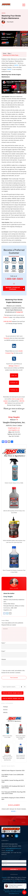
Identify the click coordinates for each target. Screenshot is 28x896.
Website (3, 659)
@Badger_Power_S (14, 365)
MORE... (14, 811)
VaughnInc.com (7, 610)
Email (3, 651)
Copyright (4, 877)
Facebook (6, 338)
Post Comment (14, 677)
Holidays (5, 706)
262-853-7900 (9, 850)
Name (3, 643)
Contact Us (6, 317)
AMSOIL (4, 13)
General (5, 709)
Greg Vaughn (14, 588)
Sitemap (20, 881)
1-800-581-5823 (7, 321)
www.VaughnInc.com (14, 430)
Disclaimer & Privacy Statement (9, 881)
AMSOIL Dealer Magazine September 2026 (13, 770)
